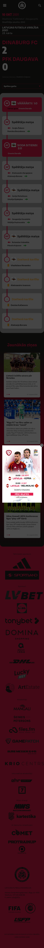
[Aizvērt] (42, 445)
